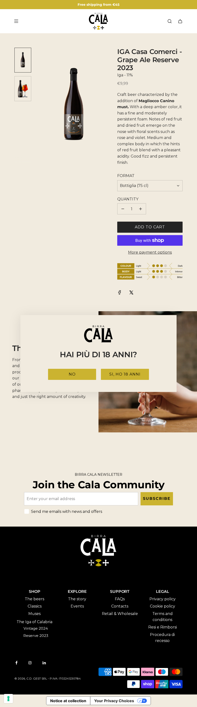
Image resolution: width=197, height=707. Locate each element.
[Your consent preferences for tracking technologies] (8, 698)
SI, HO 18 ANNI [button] (125, 374)
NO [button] (72, 374)
